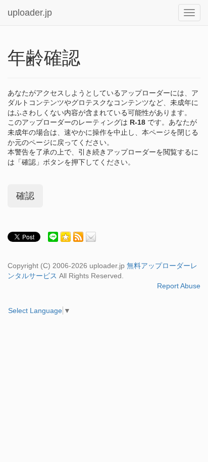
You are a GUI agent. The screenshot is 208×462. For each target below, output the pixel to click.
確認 (25, 196)
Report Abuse (178, 286)
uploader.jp (30, 13)
